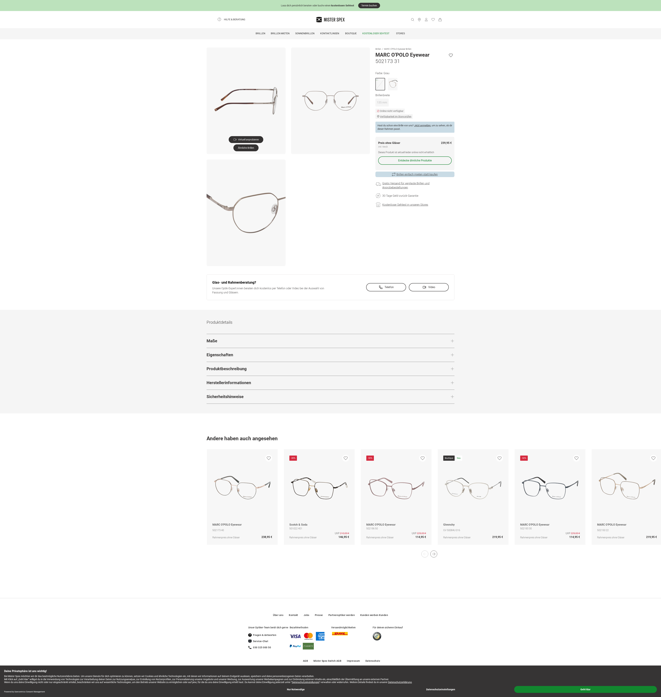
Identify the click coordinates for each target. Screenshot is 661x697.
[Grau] (380, 84)
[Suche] (412, 19)
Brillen (260, 33)
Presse (319, 615)
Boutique (351, 33)
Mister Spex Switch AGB (327, 660)
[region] (330, 500)
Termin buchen (369, 5)
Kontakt (293, 615)
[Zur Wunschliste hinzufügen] (450, 55)
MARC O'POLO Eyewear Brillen (397, 48)
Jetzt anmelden (422, 125)
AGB (305, 660)
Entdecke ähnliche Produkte (415, 160)
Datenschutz (372, 660)
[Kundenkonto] (426, 19)
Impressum (353, 660)
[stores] (419, 19)
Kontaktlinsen (329, 33)
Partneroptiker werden (341, 615)
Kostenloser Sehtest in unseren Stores (405, 205)
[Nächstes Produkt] (433, 554)
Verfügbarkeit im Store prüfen (395, 116)
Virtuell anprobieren (248, 139)
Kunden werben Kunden (374, 615)
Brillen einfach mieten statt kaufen (417, 174)
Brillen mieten (280, 33)
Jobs (306, 615)
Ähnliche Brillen (246, 147)
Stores (400, 33)
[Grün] (392, 84)
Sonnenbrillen (304, 33)
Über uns (278, 615)
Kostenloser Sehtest (375, 33)
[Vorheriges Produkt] (424, 554)
